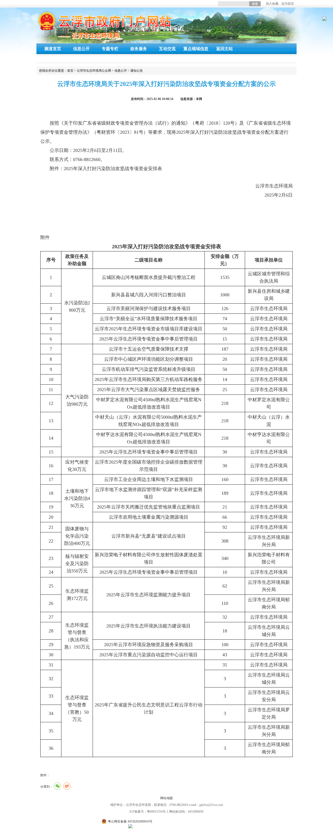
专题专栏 (110, 48)
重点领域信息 (195, 48)
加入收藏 (272, 3)
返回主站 (224, 48)
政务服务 (138, 48)
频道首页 (52, 48)
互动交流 (167, 48)
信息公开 (81, 48)
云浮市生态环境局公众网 (94, 70)
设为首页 (287, 3)
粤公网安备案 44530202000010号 (130, 821)
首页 (70, 70)
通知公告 (136, 70)
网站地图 (166, 798)
